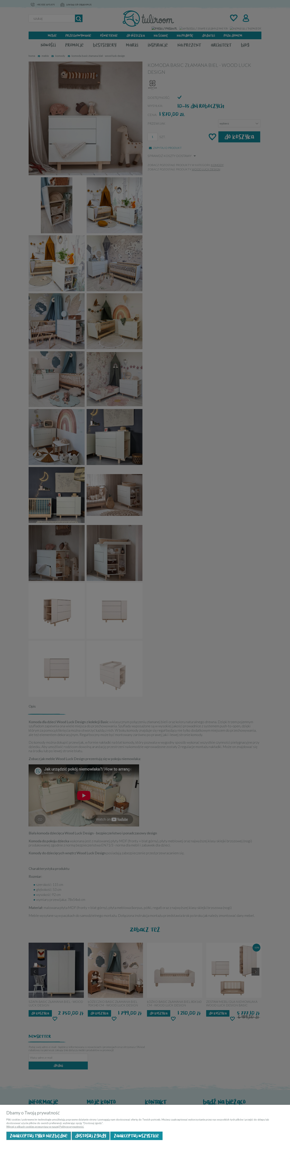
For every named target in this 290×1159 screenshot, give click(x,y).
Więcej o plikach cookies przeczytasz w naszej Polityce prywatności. (45, 1126)
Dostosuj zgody (90, 1136)
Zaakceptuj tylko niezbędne (38, 1136)
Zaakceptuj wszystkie (136, 1136)
